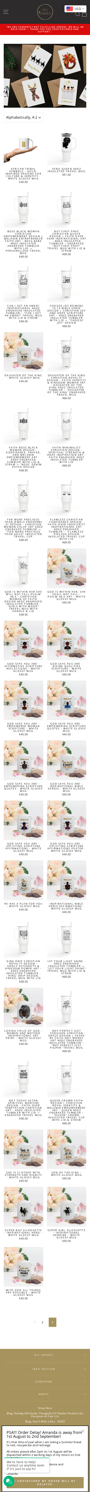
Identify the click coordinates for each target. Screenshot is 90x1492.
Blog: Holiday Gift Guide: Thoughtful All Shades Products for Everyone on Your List (45, 1414)
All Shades (44, 1354)
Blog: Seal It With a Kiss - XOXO (45, 1421)
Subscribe (43, 1381)
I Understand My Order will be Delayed (45, 1482)
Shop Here (45, 1408)
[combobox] (75, 8)
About (44, 1394)
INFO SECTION (43, 1368)
